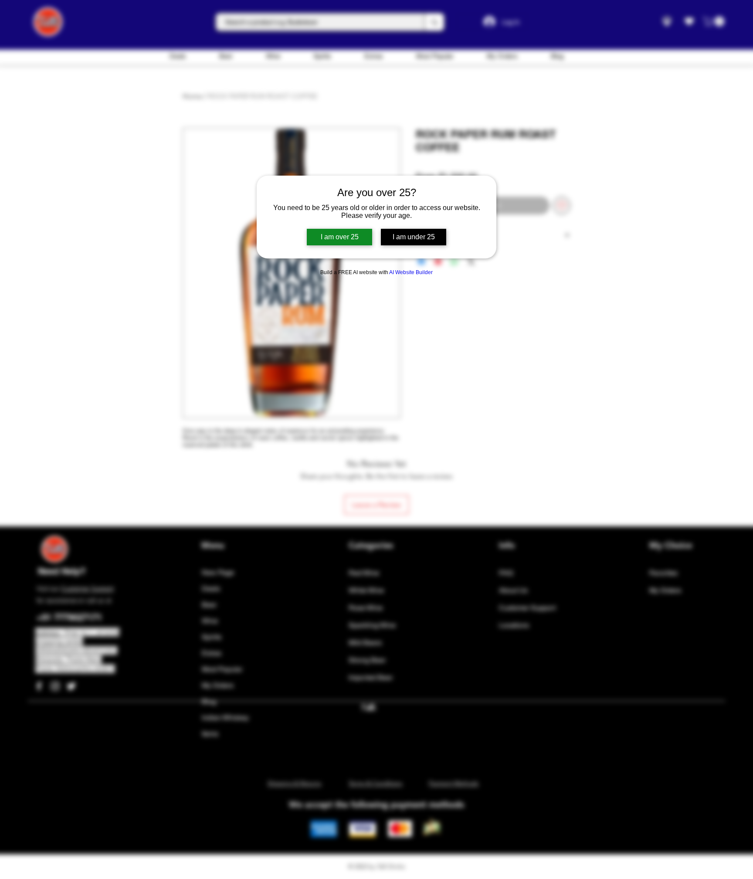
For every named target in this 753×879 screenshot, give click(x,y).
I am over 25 (340, 237)
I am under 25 (414, 237)
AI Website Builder (411, 272)
